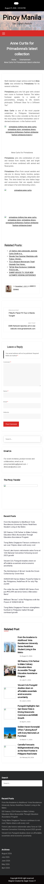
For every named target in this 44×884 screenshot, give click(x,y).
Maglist (11, 881)
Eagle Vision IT (30, 881)
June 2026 (6, 861)
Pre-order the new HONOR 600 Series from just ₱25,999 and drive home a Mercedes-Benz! (21, 591)
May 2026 (6, 864)
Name (5, 391)
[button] (41, 33)
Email (5, 402)
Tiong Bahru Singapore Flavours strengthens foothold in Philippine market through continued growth (21, 610)
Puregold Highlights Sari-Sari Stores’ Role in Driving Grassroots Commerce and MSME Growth (29, 712)
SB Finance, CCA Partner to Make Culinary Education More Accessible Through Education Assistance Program (20, 534)
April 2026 (6, 868)
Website (6, 412)
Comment (7, 362)
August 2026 (7, 853)
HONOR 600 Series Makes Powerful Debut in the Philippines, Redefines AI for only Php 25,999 (22, 581)
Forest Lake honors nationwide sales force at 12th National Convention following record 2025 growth (22, 552)
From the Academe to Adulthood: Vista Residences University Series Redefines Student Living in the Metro (20, 524)
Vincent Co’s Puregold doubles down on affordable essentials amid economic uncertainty (20, 563)
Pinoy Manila (22, 17)
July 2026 (5, 857)
